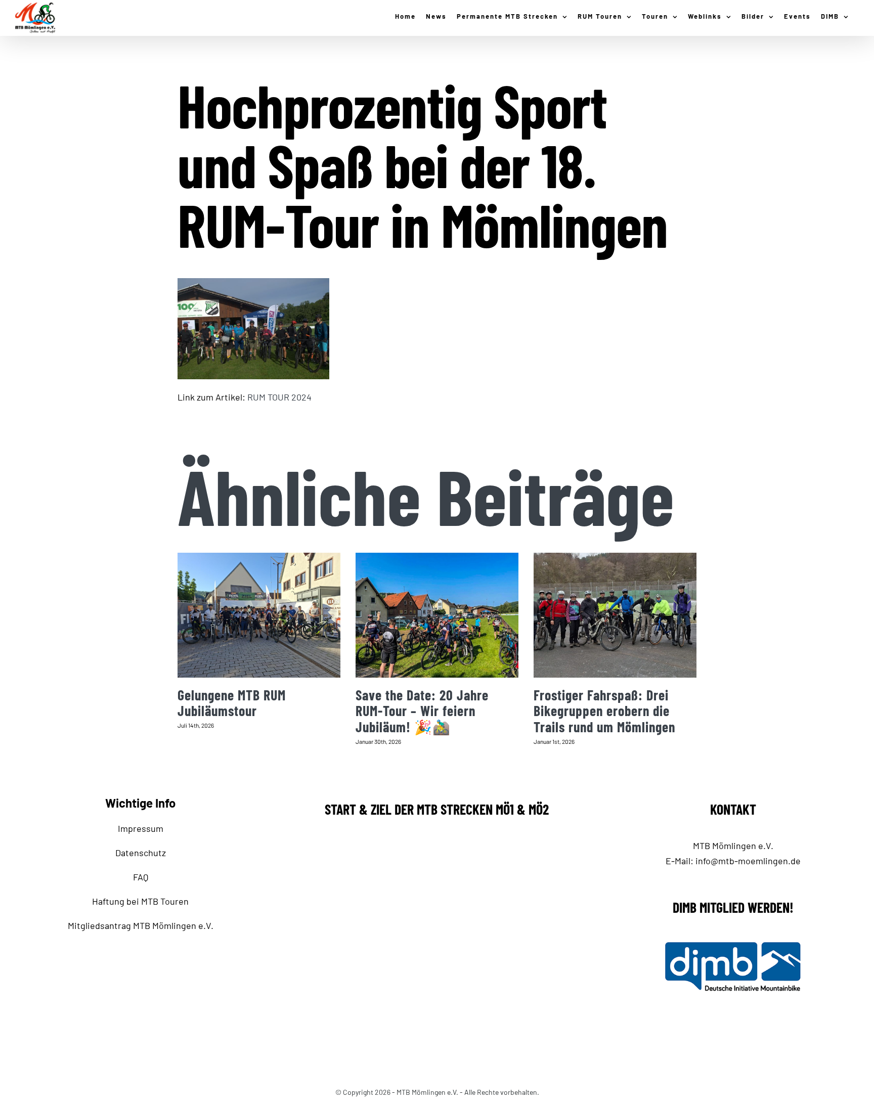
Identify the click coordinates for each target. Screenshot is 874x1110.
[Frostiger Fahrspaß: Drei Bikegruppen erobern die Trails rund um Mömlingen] (615, 615)
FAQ (140, 876)
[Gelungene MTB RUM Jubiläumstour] (259, 615)
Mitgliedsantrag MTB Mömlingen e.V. (140, 925)
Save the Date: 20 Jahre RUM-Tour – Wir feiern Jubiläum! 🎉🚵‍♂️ (422, 710)
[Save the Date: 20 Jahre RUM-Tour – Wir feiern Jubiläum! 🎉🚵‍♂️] (437, 615)
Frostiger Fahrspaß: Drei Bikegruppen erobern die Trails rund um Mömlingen (604, 710)
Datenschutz (140, 852)
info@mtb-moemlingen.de (748, 860)
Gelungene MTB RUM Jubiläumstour (232, 703)
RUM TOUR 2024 (279, 397)
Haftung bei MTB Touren (140, 901)
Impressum (140, 828)
